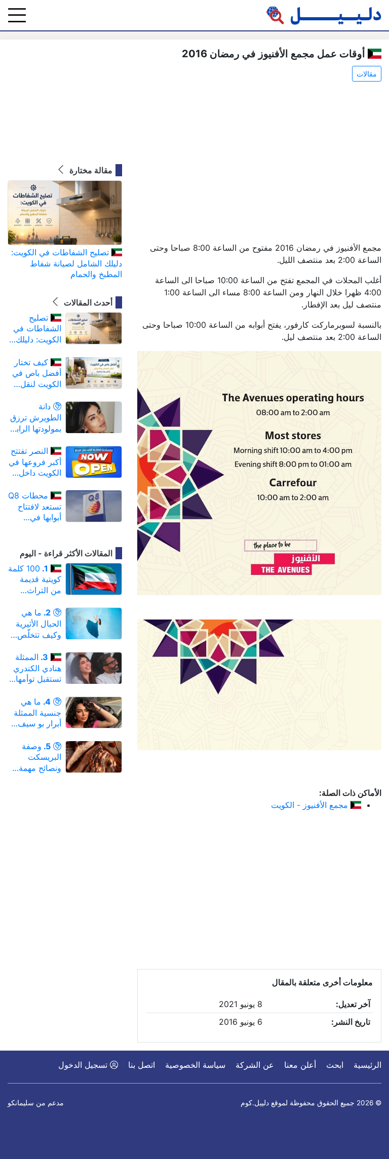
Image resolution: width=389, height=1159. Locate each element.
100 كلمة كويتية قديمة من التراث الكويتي (34, 579)
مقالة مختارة (89, 170)
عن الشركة (255, 1065)
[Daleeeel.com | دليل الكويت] (323, 15)
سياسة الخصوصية (195, 1065)
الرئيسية (367, 1065)
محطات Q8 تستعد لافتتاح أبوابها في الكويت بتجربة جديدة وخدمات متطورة (34, 506)
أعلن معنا (300, 1065)
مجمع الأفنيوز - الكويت (311, 805)
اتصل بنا (141, 1065)
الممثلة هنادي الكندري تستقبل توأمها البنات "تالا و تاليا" (37, 668)
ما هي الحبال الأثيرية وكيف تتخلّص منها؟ (38, 623)
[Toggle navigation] (17, 15)
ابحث (334, 1065)
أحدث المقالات (87, 302)
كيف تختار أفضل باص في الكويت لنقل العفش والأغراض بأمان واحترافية (35, 373)
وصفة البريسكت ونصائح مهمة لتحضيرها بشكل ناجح (34, 757)
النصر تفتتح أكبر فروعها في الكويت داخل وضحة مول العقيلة (35, 462)
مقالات (367, 73)
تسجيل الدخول (84, 1065)
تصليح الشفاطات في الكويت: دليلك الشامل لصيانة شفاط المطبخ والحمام (66, 263)
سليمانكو (21, 1103)
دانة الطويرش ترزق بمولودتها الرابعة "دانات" (34, 417)
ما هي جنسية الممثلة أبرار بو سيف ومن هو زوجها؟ (35, 713)
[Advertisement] (259, 163)
